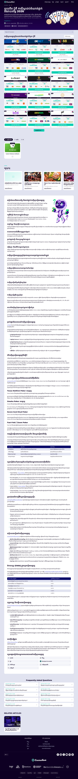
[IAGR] (11, 767)
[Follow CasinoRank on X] (64, 754)
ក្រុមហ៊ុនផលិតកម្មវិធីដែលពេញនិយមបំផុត (14, 499)
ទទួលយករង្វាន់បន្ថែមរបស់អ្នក (15, 52)
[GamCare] (26, 767)
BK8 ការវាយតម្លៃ (15, 54)
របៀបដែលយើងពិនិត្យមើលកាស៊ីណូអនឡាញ (46, 746)
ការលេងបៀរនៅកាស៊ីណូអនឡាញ (13, 536)
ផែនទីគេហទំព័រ (58, 777)
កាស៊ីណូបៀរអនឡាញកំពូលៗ (12, 642)
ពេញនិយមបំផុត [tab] (9, 139)
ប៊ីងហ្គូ (28, 741)
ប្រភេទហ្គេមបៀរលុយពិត (11, 381)
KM (5, 754)
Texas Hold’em (21, 472)
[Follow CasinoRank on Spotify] (69, 754)
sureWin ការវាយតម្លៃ (15, 73)
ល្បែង (53, 2)
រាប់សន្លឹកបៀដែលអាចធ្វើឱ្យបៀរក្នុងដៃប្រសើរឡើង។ (54, 571)
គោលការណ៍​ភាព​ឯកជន (46, 748)
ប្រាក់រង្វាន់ (57, 2)
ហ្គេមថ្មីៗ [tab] (17, 139)
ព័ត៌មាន (72, 2)
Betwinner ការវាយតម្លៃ (39, 73)
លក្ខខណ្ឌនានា (20, 777)
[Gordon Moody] (37, 767)
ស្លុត (28, 748)
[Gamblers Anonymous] (18, 767)
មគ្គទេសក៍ (66, 2)
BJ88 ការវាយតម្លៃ (62, 54)
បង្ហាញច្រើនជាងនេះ (38, 130)
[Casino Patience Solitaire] (12, 151)
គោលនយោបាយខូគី (38, 777)
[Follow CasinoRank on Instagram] (61, 754)
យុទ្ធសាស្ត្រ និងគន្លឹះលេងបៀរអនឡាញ (14, 605)
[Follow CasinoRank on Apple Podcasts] (72, 754)
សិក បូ (28, 746)
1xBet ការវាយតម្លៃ (39, 54)
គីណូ (28, 744)
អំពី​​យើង (46, 741)
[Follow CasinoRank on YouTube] (66, 754)
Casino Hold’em (22, 486)
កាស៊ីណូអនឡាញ (48, 2)
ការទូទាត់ (61, 2)
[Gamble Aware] (54, 767)
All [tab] (23, 139)
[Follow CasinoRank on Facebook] (58, 754)
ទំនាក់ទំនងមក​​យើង (46, 744)
